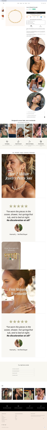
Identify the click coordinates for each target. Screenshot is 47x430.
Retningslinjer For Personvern (4, 419)
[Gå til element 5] (3, 19)
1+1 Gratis (29, 3)
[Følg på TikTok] (5, 424)
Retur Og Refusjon (3, 420)
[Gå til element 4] (3, 16)
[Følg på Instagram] (3, 424)
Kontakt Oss (3, 416)
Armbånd (18, 3)
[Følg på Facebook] (2, 424)
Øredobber (26, 3)
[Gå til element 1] (3, 8)
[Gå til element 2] (3, 10)
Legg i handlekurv (36, 12)
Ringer (23, 3)
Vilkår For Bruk (3, 418)
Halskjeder (21, 3)
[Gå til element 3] (3, 13)
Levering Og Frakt (3, 421)
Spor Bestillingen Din (3, 417)
